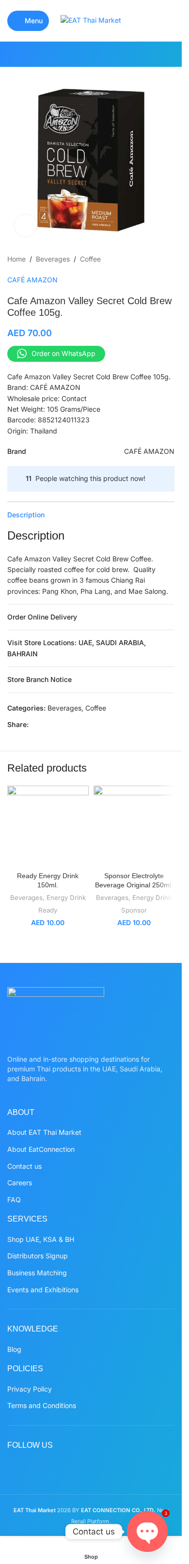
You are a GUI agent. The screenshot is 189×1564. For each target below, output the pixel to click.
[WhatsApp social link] (109, 54)
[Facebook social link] (60, 54)
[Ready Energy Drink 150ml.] (48, 826)
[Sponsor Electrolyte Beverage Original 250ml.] (134, 826)
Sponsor (134, 910)
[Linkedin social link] (81, 724)
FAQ (14, 1199)
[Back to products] (157, 259)
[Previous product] (145, 259)
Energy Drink (66, 897)
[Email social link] (57, 724)
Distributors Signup (37, 1256)
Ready (47, 910)
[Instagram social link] (85, 54)
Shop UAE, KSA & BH (40, 1239)
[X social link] (72, 54)
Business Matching (37, 1273)
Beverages (53, 259)
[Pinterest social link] (97, 54)
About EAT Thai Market (44, 1132)
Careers (19, 1182)
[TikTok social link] (121, 54)
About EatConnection (41, 1149)
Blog (14, 1349)
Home (16, 259)
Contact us (24, 1166)
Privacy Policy (29, 1389)
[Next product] (168, 259)
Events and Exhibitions (43, 1289)
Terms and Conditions (41, 1405)
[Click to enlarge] (25, 225)
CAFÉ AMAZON (32, 280)
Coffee (90, 259)
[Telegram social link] (104, 724)
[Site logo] (91, 19)
